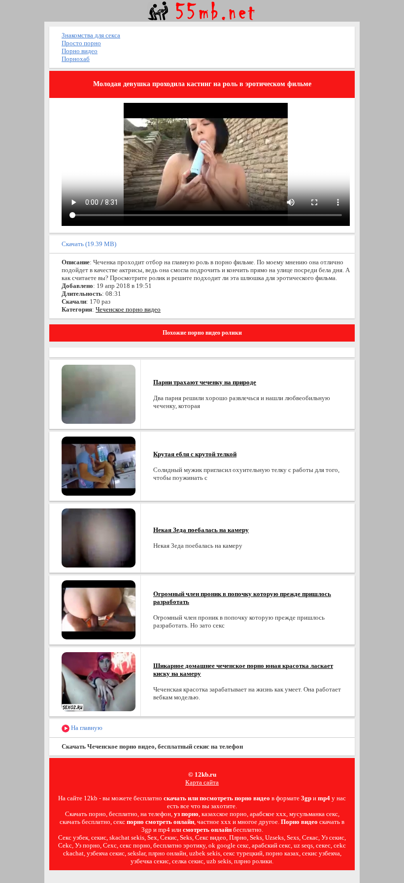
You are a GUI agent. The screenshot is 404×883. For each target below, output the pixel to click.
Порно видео (80, 51)
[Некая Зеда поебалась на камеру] (98, 537)
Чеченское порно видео (128, 309)
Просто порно (81, 43)
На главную (85, 727)
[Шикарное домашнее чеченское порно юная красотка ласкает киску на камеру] (98, 681)
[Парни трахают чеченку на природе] (98, 393)
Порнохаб (76, 59)
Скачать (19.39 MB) (89, 244)
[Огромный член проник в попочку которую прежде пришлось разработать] (98, 609)
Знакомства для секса (91, 35)
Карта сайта (202, 782)
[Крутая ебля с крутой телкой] (98, 465)
